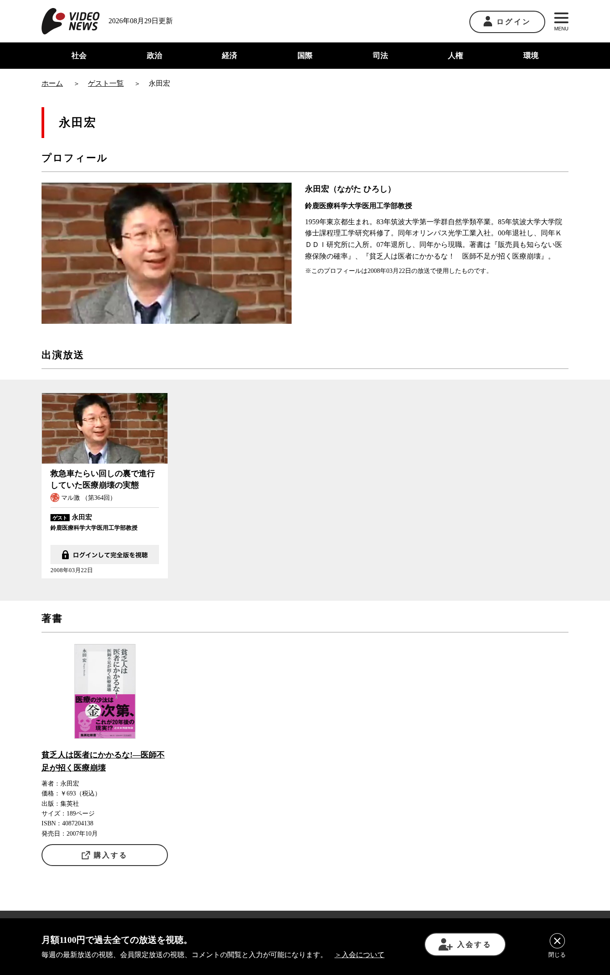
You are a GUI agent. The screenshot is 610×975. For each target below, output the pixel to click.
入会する (474, 944)
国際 (305, 55)
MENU (561, 28)
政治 (154, 55)
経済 (229, 55)
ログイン (514, 21)
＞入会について (359, 954)
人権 (455, 55)
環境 (531, 55)
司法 (380, 55)
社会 (79, 55)
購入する (111, 855)
